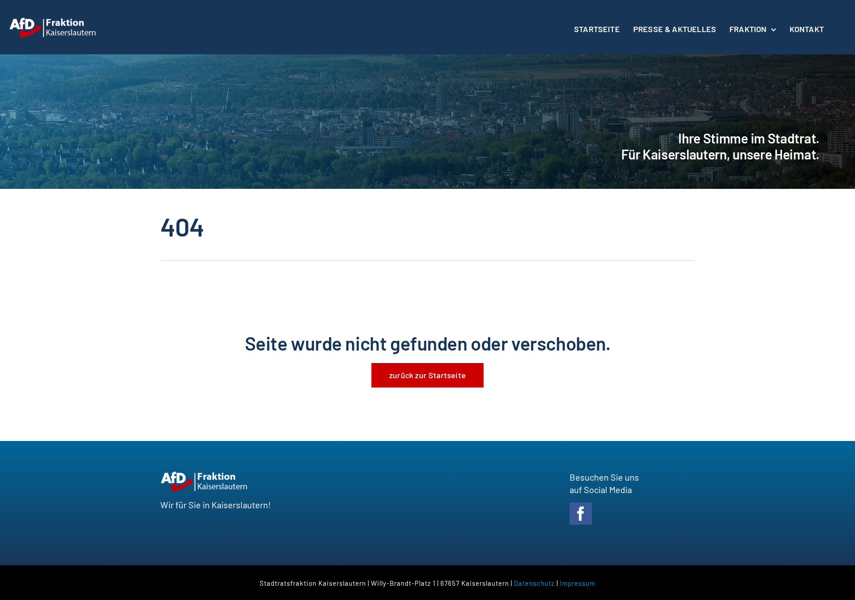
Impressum (577, 583)
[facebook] (581, 513)
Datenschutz (534, 583)
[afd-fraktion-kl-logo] (53, 21)
